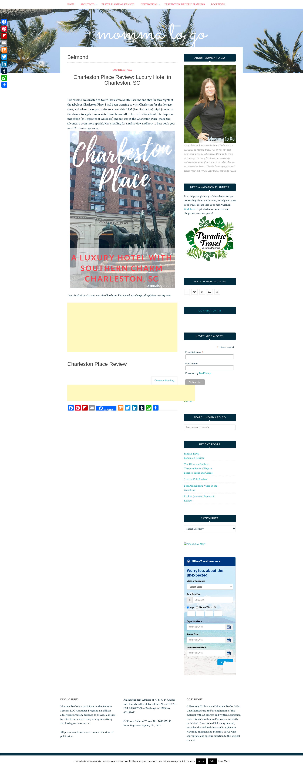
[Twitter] (4, 56)
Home (70, 4)
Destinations (149, 4)
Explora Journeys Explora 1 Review (199, 499)
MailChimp (205, 373)
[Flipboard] (4, 35)
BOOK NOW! (218, 4)
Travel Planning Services (118, 4)
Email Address (194, 352)
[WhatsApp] (4, 77)
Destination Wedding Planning (184, 4)
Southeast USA (122, 70)
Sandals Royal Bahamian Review (194, 456)
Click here (189, 209)
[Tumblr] (4, 70)
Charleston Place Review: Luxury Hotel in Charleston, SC (122, 80)
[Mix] (4, 49)
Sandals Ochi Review (195, 479)
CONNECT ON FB (209, 310)
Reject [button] (212, 761)
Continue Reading (164, 380)
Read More (224, 761)
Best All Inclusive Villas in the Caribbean (200, 488)
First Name (191, 363)
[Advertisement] (122, 327)
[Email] (4, 42)
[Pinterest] (4, 28)
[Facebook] (4, 21)
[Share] (4, 84)
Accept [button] (201, 761)
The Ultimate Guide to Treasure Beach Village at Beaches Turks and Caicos (198, 469)
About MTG (88, 4)
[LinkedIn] (4, 63)
